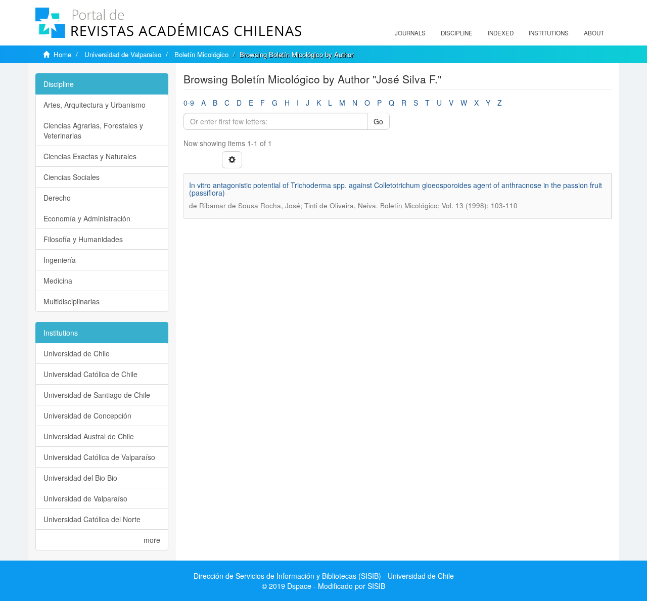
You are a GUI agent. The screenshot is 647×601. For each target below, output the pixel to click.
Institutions (549, 33)
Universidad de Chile (76, 353)
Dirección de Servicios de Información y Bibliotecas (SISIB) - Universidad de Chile (324, 576)
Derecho (57, 198)
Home (62, 54)
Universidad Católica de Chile (90, 374)
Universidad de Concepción (87, 415)
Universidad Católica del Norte (92, 519)
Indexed (501, 33)
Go (378, 121)
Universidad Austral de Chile (88, 436)
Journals (410, 33)
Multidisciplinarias (71, 301)
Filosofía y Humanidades (83, 239)
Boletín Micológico (201, 54)
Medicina (57, 280)
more (152, 540)
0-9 (188, 103)
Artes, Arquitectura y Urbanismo (94, 105)
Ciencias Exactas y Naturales (89, 156)
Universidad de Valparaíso (122, 54)
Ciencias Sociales (71, 177)
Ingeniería (59, 260)
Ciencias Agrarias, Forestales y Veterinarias (93, 130)
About (594, 33)
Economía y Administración (86, 218)
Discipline (457, 33)
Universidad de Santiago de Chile (96, 395)
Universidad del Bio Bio (80, 478)
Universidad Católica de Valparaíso (99, 457)
